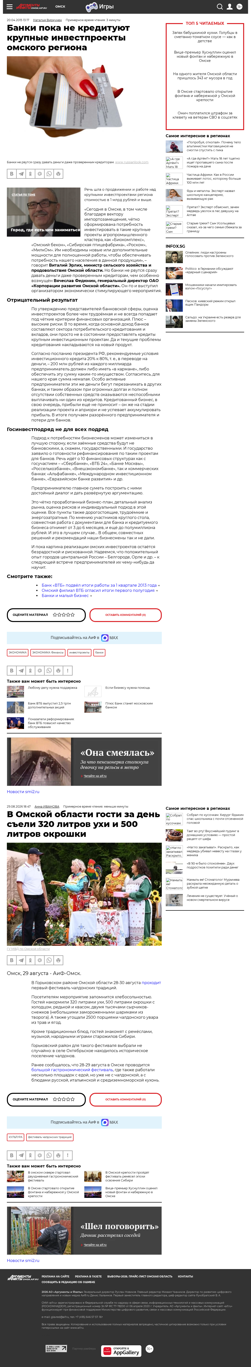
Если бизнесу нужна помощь (127, 688)
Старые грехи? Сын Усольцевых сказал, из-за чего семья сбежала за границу (214, 227)
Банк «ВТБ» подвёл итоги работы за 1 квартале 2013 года (99, 585)
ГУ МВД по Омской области (28, 949)
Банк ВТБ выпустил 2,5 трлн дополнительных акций (49, 705)
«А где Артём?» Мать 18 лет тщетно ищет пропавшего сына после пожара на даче (213, 162)
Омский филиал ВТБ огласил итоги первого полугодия (98, 590)
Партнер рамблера (84, 1348)
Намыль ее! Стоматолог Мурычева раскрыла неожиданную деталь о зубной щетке (213, 883)
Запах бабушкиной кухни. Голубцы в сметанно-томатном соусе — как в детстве (205, 37)
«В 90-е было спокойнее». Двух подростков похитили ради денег (212, 865)
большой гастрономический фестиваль (72, 1070)
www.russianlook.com (132, 162)
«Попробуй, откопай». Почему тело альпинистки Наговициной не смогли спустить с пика (214, 146)
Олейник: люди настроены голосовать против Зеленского (209, 254)
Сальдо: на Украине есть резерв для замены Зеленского (213, 319)
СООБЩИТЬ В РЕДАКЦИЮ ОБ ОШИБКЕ (68, 1282)
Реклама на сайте (55, 1276)
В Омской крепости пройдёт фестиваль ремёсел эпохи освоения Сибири (127, 1176)
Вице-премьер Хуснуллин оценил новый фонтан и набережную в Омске (205, 56)
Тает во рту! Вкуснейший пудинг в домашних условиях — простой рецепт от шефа (213, 835)
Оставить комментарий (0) (125, 615)
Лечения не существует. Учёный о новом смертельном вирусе (212, 898)
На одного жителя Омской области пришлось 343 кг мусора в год (205, 76)
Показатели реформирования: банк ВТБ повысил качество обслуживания (51, 723)
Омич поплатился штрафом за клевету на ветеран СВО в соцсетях (205, 115)
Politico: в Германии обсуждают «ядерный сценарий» (209, 270)
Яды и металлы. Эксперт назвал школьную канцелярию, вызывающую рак (211, 195)
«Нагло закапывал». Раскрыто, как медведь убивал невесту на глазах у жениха (214, 851)
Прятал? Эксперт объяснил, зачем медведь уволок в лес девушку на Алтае (213, 211)
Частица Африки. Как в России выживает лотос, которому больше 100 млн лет (214, 178)
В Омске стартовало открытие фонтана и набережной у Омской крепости (205, 96)
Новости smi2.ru (23, 791)
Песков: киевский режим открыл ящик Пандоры (210, 302)
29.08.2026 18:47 (19, 806)
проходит (151, 982)
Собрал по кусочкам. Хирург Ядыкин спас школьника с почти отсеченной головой (215, 819)
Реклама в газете (88, 1276)
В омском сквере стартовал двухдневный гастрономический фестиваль (53, 1176)
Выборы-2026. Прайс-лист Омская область (139, 1276)
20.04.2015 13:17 (18, 20)
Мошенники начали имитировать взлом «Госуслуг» (211, 286)
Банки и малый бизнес (65, 595)
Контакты (185, 1276)
